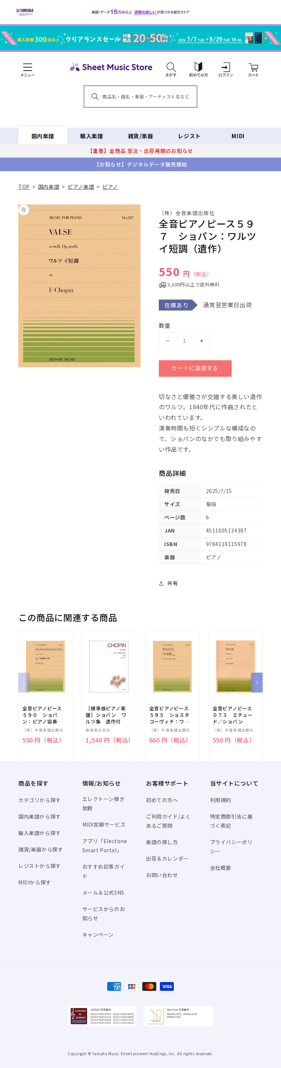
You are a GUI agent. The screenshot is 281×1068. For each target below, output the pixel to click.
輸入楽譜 (91, 136)
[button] (171, 67)
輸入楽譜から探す (39, 832)
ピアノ (110, 186)
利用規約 (220, 800)
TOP (24, 186)
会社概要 (220, 867)
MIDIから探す (34, 882)
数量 (165, 325)
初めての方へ (162, 800)
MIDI (238, 136)
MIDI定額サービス (104, 824)
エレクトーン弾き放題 (103, 803)
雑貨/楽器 (140, 136)
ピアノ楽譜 (81, 186)
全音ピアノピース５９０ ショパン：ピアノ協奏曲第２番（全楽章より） (42, 715)
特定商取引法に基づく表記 (231, 821)
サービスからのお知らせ (103, 913)
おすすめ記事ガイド (103, 871)
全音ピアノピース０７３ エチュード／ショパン (233, 715)
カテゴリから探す (39, 800)
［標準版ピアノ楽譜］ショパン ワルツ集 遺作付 (106, 715)
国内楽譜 (42, 136)
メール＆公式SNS (103, 892)
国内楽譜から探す (39, 816)
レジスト (189, 136)
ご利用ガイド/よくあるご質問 (168, 821)
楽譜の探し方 (162, 842)
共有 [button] (172, 583)
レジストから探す (39, 865)
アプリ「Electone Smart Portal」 (104, 845)
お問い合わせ (162, 875)
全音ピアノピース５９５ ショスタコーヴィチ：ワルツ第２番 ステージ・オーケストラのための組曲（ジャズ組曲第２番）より (169, 715)
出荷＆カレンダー (167, 858)
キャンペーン (98, 934)
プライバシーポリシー (231, 846)
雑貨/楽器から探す (40, 849)
